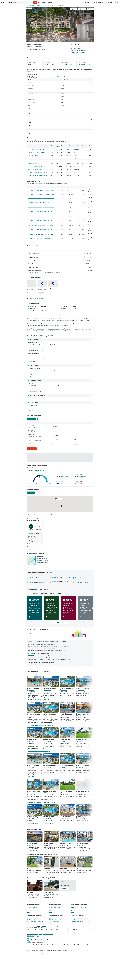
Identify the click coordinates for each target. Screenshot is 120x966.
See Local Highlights (42, 562)
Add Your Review (60, 622)
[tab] (31, 419)
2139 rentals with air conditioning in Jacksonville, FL (41, 725)
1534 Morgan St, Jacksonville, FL (36, 169)
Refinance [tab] (52, 249)
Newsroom (54, 944)
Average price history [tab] (40, 470)
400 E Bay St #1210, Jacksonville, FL (37, 163)
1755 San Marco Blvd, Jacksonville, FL (37, 166)
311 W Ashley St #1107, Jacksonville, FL (37, 172)
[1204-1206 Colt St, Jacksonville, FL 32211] (51, 885)
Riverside (40, 46)
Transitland (44, 926)
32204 (51, 5)
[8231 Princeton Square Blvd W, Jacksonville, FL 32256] (84, 810)
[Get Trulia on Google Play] (44, 939)
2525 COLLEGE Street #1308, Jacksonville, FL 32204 (41, 194)
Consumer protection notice (48, 934)
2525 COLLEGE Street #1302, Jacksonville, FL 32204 (41, 216)
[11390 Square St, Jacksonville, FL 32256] (84, 707)
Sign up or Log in (110, 2)
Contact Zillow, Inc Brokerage (33, 936)
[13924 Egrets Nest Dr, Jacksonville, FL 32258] (84, 681)
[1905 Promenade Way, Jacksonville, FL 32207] (68, 836)
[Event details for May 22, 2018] (91, 444)
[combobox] (22, 2)
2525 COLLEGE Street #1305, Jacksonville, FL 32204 (41, 220)
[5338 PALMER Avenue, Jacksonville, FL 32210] (34, 861)
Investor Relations (60, 944)
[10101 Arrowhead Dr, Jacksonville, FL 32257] (84, 732)
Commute (59, 593)
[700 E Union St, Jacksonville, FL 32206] (51, 836)
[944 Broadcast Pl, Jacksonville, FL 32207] (67, 707)
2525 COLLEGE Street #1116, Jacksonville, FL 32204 (41, 190)
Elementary (37, 514)
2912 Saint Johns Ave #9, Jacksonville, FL (38, 152)
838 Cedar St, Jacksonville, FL (35, 161)
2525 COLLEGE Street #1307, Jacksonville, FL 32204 (41, 229)
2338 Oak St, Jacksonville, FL (35, 155)
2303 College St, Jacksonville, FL (36, 149)
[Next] (92, 685)
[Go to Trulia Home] (4, 2)
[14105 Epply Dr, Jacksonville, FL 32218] (84, 784)
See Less (31, 410)
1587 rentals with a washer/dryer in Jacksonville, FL (41, 776)
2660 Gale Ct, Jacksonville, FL (35, 158)
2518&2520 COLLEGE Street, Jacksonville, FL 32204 (41, 238)
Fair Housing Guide (44, 944)
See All (30, 587)
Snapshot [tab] (30, 470)
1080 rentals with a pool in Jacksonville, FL (39, 751)
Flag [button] (39, 617)
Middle (44, 514)
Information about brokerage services (35, 934)
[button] (35, 2)
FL (40, 5)
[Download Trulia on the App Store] (35, 939)
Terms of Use (66, 944)
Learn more (79, 549)
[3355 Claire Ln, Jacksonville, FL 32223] (34, 681)
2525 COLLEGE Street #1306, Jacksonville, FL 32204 (41, 225)
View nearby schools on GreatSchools (38, 547)
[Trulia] (28, 939)
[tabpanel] (60, 262)
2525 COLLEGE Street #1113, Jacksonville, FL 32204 (41, 198)
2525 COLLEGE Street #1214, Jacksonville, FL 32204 (41, 202)
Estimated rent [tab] (44, 249)
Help (78, 944)
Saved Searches (98, 2)
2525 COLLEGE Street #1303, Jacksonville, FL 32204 (41, 211)
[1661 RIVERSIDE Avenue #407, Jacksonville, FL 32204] (51, 861)
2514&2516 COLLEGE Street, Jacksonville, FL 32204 (41, 234)
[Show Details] (91, 82)
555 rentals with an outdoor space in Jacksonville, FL (41, 802)
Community (35, 593)
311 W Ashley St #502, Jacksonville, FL (37, 175)
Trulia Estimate (33, 76)
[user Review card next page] (93, 608)
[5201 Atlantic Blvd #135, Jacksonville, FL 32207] (34, 885)
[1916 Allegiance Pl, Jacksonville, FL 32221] (67, 810)
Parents (52, 593)
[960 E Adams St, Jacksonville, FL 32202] (34, 836)
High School (52, 514)
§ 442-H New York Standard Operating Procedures (36, 931)
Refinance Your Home (79, 52)
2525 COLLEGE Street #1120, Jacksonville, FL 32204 (41, 207)
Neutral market (40, 483)
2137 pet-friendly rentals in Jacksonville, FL (39, 674)
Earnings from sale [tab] (33, 249)
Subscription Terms (73, 944)
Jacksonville (45, 5)
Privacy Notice (82, 944)
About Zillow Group (36, 944)
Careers (50, 944)
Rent (43, 2)
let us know (70, 950)
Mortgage (49, 2)
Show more (31, 449)
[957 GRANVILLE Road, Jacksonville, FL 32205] (68, 861)
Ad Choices (88, 944)
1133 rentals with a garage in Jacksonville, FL (39, 699)
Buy (39, 2)
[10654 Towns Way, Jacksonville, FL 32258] (67, 681)
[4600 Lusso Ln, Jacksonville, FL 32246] (51, 681)
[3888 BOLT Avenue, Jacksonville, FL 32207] (84, 861)
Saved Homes (87, 2)
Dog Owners (44, 593)
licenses (63, 929)
